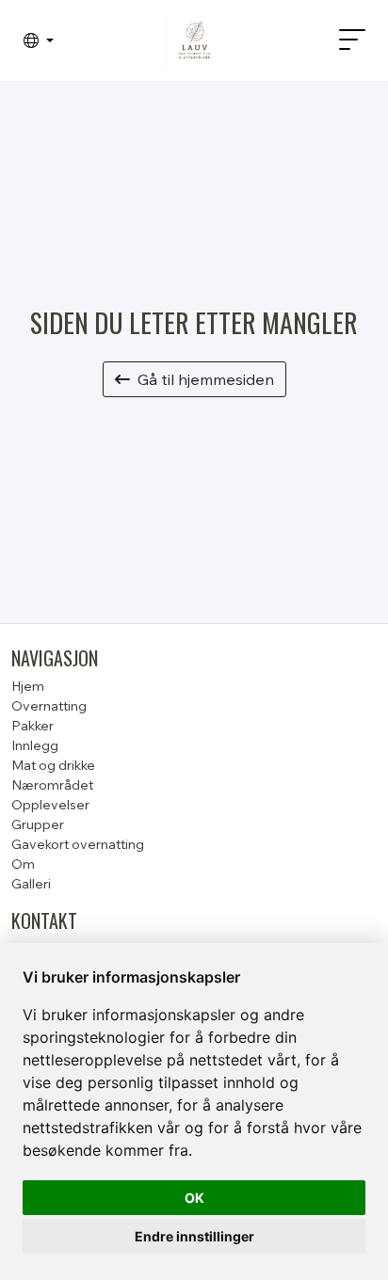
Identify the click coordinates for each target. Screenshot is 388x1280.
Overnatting (49, 705)
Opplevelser (50, 804)
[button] (38, 40)
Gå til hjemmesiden (205, 379)
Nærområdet (52, 784)
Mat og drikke (53, 765)
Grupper (37, 824)
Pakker (32, 725)
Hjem (27, 686)
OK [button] (194, 1198)
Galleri (31, 883)
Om (23, 864)
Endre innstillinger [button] (194, 1236)
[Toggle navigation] (345, 40)
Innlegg (34, 745)
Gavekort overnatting (77, 844)
